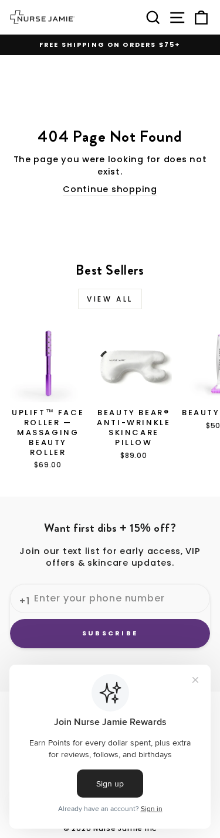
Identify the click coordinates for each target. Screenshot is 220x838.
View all (110, 299)
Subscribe (110, 633)
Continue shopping (110, 189)
